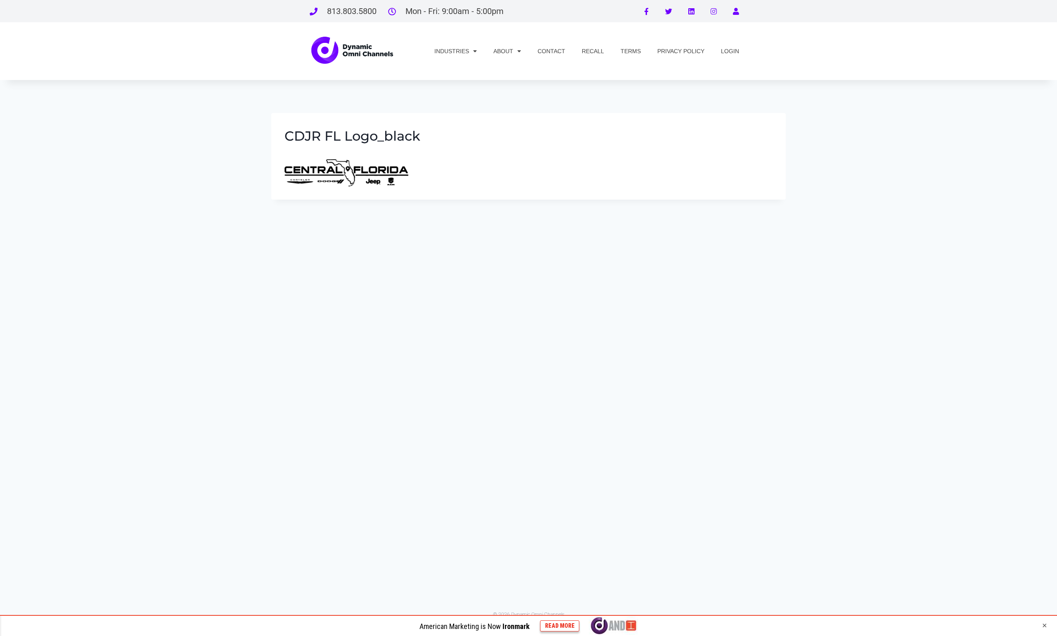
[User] (736, 11)
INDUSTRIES (451, 51)
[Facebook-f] (646, 11)
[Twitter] (668, 11)
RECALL (593, 51)
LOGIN (730, 51)
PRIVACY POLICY (680, 51)
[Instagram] (713, 11)
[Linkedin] (691, 11)
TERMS (631, 51)
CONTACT (551, 51)
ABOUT (503, 51)
